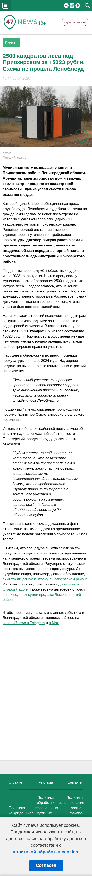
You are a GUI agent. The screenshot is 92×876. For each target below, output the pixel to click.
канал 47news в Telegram (24, 622)
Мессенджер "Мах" (77, 5)
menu (5, 5)
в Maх (54, 622)
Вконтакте (66, 5)
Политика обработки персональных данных (46, 805)
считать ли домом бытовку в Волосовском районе (45, 578)
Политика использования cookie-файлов (71, 805)
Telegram (72, 5)
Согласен (46, 865)
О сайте (15, 781)
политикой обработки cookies (45, 851)
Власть (11, 42)
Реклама (45, 781)
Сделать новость (75, 22)
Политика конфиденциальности (27, 810)
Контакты (75, 781)
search (87, 5)
